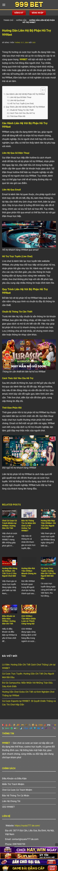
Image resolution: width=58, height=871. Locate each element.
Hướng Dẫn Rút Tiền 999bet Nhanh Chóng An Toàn (28, 572)
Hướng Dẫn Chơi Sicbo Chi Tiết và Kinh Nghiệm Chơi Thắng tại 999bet (28, 693)
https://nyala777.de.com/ (27, 825)
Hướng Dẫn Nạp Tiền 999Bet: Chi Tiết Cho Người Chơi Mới (48, 524)
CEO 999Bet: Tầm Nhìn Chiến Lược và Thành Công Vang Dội (28, 620)
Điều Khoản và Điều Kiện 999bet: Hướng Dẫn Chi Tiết (8, 620)
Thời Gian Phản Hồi (17, 116)
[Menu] (3, 4)
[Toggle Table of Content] (42, 90)
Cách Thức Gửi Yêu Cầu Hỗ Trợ (22, 113)
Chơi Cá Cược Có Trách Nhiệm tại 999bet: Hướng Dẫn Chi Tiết (9, 524)
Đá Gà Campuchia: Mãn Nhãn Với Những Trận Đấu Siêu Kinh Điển (27, 684)
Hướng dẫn (21, 20)
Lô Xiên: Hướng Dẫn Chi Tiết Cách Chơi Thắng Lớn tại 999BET (28, 666)
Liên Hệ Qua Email (17, 100)
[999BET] (29, 5)
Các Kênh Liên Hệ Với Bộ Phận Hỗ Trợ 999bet (25, 94)
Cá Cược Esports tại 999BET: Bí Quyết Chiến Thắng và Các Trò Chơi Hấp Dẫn (29, 703)
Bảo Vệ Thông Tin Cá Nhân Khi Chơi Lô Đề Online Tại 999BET (28, 525)
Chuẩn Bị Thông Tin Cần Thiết (22, 110)
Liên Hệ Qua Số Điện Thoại (20, 97)
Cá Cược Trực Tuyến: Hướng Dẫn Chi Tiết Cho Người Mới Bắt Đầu (48, 573)
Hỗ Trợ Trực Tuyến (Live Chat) (22, 103)
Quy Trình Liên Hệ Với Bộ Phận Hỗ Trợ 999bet (25, 107)
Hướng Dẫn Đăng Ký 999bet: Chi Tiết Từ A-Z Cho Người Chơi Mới (9, 572)
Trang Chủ (8, 20)
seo (34, 43)
